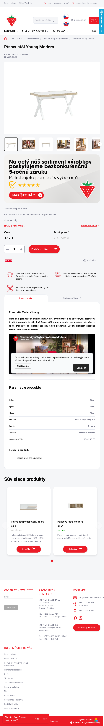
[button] (52, 560)
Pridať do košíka (39, 249)
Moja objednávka (11, 708)
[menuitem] (11, 31)
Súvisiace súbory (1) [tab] (72, 298)
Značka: (10, 57)
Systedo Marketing (92, 723)
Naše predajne (10, 3)
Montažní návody (89, 226)
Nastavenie (23, 366)
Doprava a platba (11, 687)
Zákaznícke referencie (13, 683)
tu (53, 360)
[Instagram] (81, 618)
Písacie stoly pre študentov (29, 458)
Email (6, 597)
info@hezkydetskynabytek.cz (91, 597)
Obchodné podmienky (13, 700)
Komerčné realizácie (13, 670)
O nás (6, 674)
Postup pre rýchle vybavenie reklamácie (16, 664)
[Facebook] (75, 618)
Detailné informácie (13, 226)
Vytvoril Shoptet (86, 720)
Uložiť (10, 261)
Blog (6, 691)
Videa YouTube (25, 3)
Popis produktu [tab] (26, 298)
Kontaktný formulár (86, 627)
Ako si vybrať (9, 696)
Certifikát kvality (11, 704)
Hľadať (55, 20)
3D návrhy (8, 678)
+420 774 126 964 (86, 611)
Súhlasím (81, 367)
